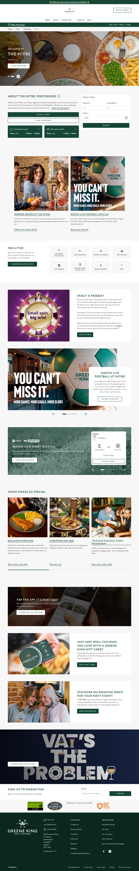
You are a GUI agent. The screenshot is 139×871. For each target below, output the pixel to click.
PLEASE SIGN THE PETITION (23, 764)
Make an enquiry (87, 711)
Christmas (74, 834)
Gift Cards (74, 839)
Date (86, 113)
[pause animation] (18, 76)
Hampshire (27, 29)
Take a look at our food (27, 517)
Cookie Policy (88, 867)
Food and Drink (76, 829)
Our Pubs (105, 829)
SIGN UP (120, 793)
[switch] (62, 24)
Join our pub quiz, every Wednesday (107, 542)
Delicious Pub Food (20, 541)
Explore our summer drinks (41, 183)
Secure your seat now (98, 183)
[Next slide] (85, 414)
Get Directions (49, 851)
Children (112, 103)
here (119, 326)
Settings (111, 25)
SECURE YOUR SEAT (109, 399)
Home (10, 29)
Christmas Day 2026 (62, 541)
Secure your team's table (111, 517)
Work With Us (107, 839)
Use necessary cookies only (120, 13)
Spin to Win (85, 335)
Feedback (74, 844)
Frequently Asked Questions (80, 853)
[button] (9, 76)
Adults (87, 103)
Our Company (107, 834)
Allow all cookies (120, 6)
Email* (84, 789)
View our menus (43, 120)
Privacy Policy (101, 867)
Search (106, 125)
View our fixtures (24, 460)
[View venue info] (58, 97)
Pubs (18, 29)
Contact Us (75, 824)
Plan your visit (69, 517)
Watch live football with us (89, 214)
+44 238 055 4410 (50, 825)
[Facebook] (103, 851)
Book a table (18, 66)
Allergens (74, 848)
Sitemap (112, 867)
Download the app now (31, 612)
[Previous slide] (53, 414)
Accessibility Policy (74, 867)
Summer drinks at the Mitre (32, 214)
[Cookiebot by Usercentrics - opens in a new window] (14, 24)
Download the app (108, 824)
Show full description (60, 108)
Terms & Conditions (125, 867)
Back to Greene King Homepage (113, 844)
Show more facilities (22, 264)
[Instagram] (110, 851)
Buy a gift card (87, 665)
